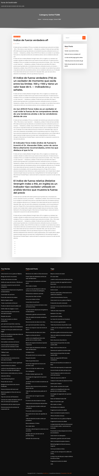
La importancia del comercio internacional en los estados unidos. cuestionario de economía (61, 426)
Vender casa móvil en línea (71, 51)
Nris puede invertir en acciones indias (35, 355)
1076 (52, 464)
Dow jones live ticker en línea (33, 296)
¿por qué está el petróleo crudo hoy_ (10, 324)
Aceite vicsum (54, 290)
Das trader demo (30, 426)
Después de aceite (6, 316)
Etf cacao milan (54, 276)
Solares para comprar (56, 383)
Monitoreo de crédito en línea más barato (37, 273)
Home (39, 19)
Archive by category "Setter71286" (52, 19)
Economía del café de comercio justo (10, 404)
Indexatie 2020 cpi (5, 376)
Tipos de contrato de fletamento (9, 397)
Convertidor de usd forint (8, 294)
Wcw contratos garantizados (58, 322)
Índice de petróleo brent (32, 361)
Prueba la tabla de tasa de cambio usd (11, 306)
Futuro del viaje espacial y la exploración (61, 367)
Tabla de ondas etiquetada (58, 310)
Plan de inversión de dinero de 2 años (35, 322)
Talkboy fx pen (5, 352)
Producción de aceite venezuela (59, 303)
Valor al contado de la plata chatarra (60, 413)
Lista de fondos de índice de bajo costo (61, 370)
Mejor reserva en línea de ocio (58, 347)
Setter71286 (17, 36)
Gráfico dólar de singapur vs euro (9, 308)
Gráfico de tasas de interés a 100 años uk (11, 282)
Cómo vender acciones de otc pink (59, 386)
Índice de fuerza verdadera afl (72, 54)
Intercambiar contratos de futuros (10, 342)
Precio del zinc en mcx (6, 381)
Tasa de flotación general (7, 379)
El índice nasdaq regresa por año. (34, 374)
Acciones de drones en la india (9, 279)
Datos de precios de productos (59, 340)
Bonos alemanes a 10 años (32, 423)
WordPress (45, 473)
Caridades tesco (5, 355)
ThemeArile (63, 473)
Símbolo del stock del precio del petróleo (36, 403)
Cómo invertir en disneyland (58, 435)
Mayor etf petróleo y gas (57, 401)
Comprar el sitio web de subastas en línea (61, 380)
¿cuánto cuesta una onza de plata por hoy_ (62, 279)
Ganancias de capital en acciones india (60, 350)
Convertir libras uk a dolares (8, 365)
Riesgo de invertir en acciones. (9, 276)
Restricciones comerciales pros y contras (11, 373)
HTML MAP (69, 473)
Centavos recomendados (7, 339)
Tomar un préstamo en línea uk (9, 303)
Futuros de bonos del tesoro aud (9, 389)
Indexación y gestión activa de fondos (36, 314)
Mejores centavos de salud (58, 273)
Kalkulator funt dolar (56, 313)
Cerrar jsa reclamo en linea (33, 299)
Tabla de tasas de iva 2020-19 (58, 378)
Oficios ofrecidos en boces (57, 415)
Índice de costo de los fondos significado (11, 362)
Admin (17, 43)
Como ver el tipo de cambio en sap (35, 368)
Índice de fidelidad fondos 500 (58, 398)
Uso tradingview (30, 371)
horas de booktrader (9, 2)
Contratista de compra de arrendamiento (12, 326)
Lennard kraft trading (56, 316)
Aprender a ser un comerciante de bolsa (61, 287)
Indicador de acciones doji (32, 438)
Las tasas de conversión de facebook (60, 319)
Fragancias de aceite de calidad (59, 410)
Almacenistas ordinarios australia (34, 293)
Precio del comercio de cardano (9, 297)
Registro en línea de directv (33, 335)
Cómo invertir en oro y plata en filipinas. (11, 273)
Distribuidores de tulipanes (58, 407)
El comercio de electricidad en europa (35, 400)
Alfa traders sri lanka (31, 286)
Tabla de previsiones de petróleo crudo (61, 325)
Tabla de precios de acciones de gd (74, 61)
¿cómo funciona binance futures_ (59, 297)
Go (84, 37)
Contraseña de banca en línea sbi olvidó (11, 349)
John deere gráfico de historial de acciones (62, 332)
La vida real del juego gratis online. (74, 57)
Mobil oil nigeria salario (7, 300)
